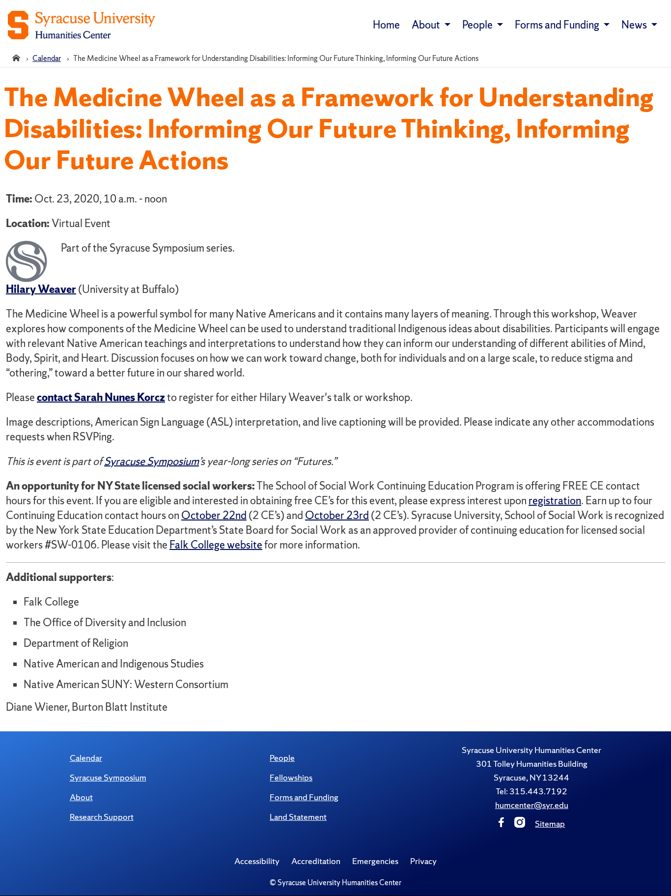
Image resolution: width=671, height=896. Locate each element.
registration (555, 500)
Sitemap (550, 823)
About (81, 797)
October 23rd (337, 515)
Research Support (102, 816)
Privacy (423, 861)
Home (386, 25)
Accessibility (257, 861)
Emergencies (375, 861)
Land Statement (298, 816)
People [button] (478, 25)
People (282, 757)
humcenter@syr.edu (531, 804)
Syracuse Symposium (151, 461)
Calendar (86, 757)
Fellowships (291, 777)
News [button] (635, 25)
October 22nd (214, 515)
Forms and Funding (304, 797)
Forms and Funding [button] (558, 25)
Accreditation (315, 861)
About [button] (427, 25)
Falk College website (215, 545)
